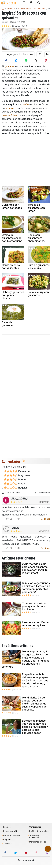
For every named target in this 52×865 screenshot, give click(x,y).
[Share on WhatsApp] (26, 60)
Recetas (7, 827)
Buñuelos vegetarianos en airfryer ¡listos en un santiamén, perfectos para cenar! (36, 588)
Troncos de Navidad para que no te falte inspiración (34, 606)
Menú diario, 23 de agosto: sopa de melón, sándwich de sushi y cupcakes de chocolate (34, 703)
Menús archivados (11, 835)
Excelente (24, 471)
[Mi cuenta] (31, 3)
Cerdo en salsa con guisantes (11, 267)
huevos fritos (9, 115)
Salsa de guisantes (8, 324)
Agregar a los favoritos (19, 54)
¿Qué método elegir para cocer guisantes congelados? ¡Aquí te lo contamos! (35, 568)
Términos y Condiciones (33, 836)
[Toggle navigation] (47, 3)
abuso (46, 519)
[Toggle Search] (39, 3)
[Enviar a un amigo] (39, 54)
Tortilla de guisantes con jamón (36, 207)
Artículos (7, 844)
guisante (10, 66)
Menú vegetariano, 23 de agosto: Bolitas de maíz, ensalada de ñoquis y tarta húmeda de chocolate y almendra (25, 659)
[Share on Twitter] (36, 60)
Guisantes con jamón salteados (12, 206)
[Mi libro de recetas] (23, 3)
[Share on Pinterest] (46, 60)
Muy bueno (24, 475)
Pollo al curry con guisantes (38, 294)
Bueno (22, 479)
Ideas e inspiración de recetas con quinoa (35, 624)
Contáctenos (35, 827)
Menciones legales (37, 842)
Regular (22, 487)
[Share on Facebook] (6, 60)
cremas (9, 108)
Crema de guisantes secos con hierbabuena (12, 237)
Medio (22, 483)
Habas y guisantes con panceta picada (13, 295)
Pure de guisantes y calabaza (38, 267)
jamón (25, 104)
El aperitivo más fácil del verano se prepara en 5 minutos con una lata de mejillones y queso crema (35, 680)
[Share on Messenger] (16, 60)
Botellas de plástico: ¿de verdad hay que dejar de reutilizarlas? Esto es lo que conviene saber (35, 726)
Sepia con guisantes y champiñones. (36, 237)
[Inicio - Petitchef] (3, 8)
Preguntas (7, 839)
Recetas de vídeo (11, 831)
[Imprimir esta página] (47, 54)
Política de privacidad (39, 831)
